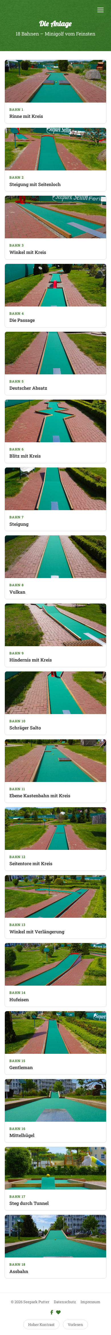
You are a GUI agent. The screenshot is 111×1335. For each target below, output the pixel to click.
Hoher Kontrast (41, 1324)
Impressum (90, 1301)
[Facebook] (51, 1312)
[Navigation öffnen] (100, 10)
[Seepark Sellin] (58, 1312)
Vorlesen (75, 1324)
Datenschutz (65, 1301)
